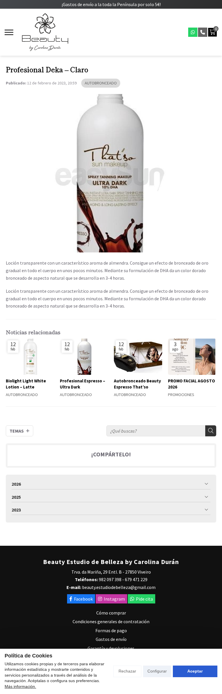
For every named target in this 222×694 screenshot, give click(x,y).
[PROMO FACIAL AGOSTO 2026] (192, 357)
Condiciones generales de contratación (111, 621)
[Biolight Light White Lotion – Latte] (30, 357)
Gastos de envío (111, 639)
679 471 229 (136, 579)
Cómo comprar (111, 613)
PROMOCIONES (181, 394)
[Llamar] (202, 32)
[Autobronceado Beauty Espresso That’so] (138, 357)
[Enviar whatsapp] (192, 32)
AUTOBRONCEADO (101, 83)
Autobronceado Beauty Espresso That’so (137, 384)
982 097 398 (110, 579)
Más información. (20, 686)
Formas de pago (111, 630)
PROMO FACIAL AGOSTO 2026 (191, 384)
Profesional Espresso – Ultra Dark (82, 384)
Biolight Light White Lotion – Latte (26, 384)
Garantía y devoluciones (111, 648)
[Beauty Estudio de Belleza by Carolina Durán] (45, 32)
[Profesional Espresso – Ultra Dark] (84, 357)
